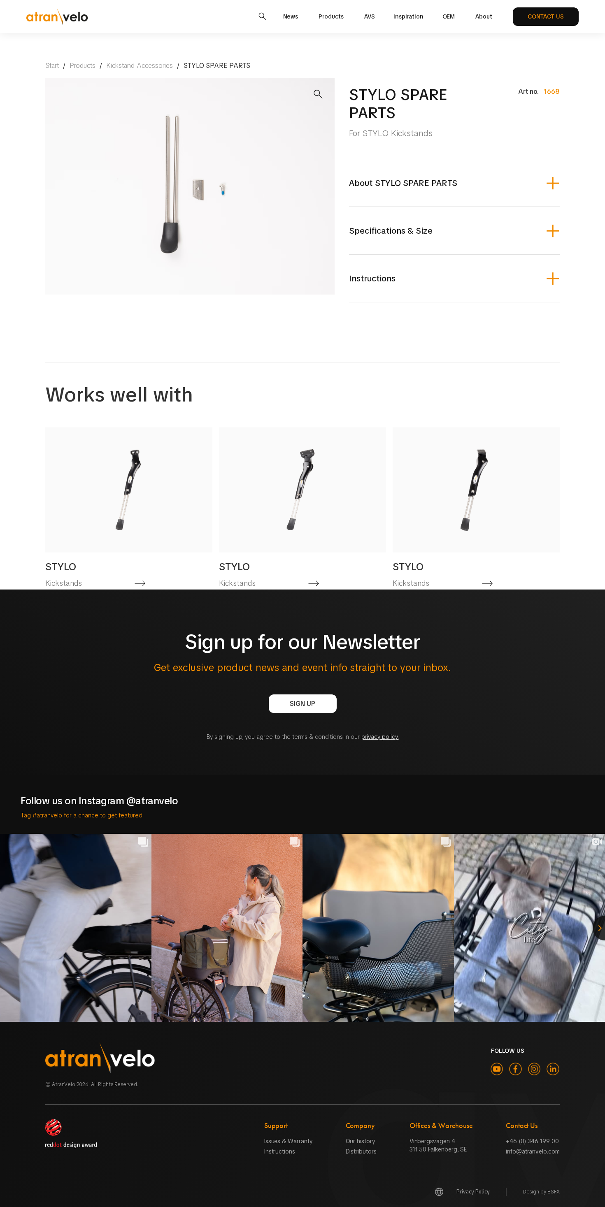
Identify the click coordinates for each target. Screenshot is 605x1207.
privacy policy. (380, 736)
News (290, 16)
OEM (448, 16)
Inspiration (408, 16)
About (483, 16)
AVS (369, 16)
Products (331, 16)
